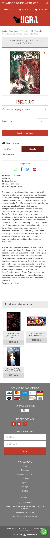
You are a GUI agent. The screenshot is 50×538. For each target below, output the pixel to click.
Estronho (38, 31)
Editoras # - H (27, 31)
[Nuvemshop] (25, 535)
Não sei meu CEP (9, 154)
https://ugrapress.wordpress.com (25, 516)
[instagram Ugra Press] (25, 424)
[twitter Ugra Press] (19, 424)
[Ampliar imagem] (44, 53)
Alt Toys (25, 487)
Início (4, 31)
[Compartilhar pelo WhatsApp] (15, 169)
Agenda (25, 483)
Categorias (25, 470)
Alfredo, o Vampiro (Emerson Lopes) (36, 335)
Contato (25, 491)
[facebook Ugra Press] (13, 424)
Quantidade (7, 121)
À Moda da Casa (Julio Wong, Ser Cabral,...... (13, 336)
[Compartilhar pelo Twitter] (28, 169)
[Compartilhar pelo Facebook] (21, 169)
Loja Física (25, 478)
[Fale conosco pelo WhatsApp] (43, 531)
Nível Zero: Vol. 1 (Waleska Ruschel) (13, 370)
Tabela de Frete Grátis (25, 474)
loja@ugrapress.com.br (25, 512)
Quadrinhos (14, 31)
